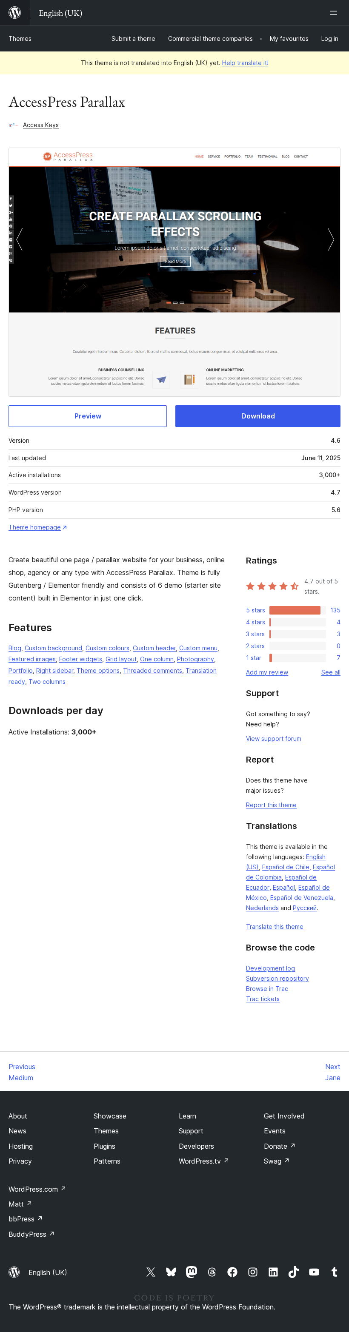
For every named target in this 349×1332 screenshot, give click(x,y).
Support (191, 1131)
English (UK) (48, 1272)
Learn (187, 1116)
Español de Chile (285, 867)
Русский (305, 907)
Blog (15, 648)
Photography (195, 659)
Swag (277, 1161)
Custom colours (107, 648)
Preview (87, 416)
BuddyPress (32, 1234)
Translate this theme (274, 926)
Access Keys (41, 124)
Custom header (154, 648)
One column (157, 659)
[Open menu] (335, 13)
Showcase (110, 1116)
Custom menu (198, 648)
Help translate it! (245, 62)
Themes (20, 38)
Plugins (104, 1146)
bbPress (26, 1219)
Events (275, 1131)
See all (330, 672)
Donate (280, 1146)
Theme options (98, 670)
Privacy (20, 1161)
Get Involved (284, 1116)
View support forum (273, 738)
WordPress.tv (204, 1161)
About (18, 1116)
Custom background (53, 648)
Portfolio (21, 670)
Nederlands (262, 907)
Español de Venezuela (301, 897)
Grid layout (121, 659)
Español (284, 887)
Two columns (47, 681)
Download (258, 416)
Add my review (267, 672)
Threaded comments (152, 670)
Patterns (107, 1161)
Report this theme (271, 804)
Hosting (21, 1146)
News (17, 1131)
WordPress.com (37, 1189)
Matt (20, 1204)
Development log (270, 968)
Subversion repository (277, 978)
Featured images (32, 659)
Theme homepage (35, 527)
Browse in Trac (267, 988)
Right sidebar (54, 670)
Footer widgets (80, 659)
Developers (196, 1146)
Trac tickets (263, 998)
